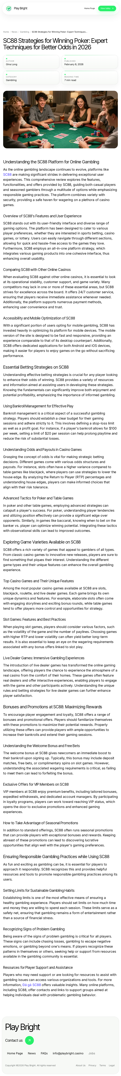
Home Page (15, 1053)
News (14, 32)
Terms (102, 1065)
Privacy (92, 1065)
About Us (80, 1065)
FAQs (44, 1053)
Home (6, 32)
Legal (112, 1065)
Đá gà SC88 (32, 985)
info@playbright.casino (68, 1053)
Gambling (24, 32)
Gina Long (11, 64)
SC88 (7, 174)
